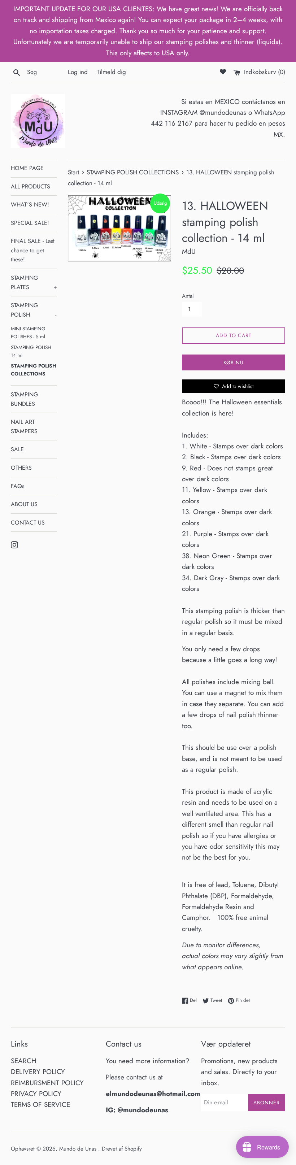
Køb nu (233, 362)
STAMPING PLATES (34, 282)
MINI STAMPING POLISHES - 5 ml (28, 332)
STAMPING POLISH (33, 310)
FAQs (17, 486)
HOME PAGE (27, 168)
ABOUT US (24, 504)
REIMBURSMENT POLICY (47, 1083)
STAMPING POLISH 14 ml (31, 351)
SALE (17, 449)
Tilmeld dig (111, 72)
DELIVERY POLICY (38, 1072)
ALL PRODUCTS (30, 186)
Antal (188, 296)
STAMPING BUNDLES (24, 399)
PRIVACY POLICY (36, 1094)
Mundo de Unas (78, 1149)
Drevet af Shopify (122, 1149)
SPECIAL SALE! (30, 223)
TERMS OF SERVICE (40, 1104)
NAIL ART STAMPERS (24, 426)
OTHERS (21, 468)
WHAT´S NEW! (30, 204)
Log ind (78, 72)
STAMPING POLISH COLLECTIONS (33, 369)
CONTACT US (28, 522)
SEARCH (23, 1061)
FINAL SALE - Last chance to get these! (33, 250)
